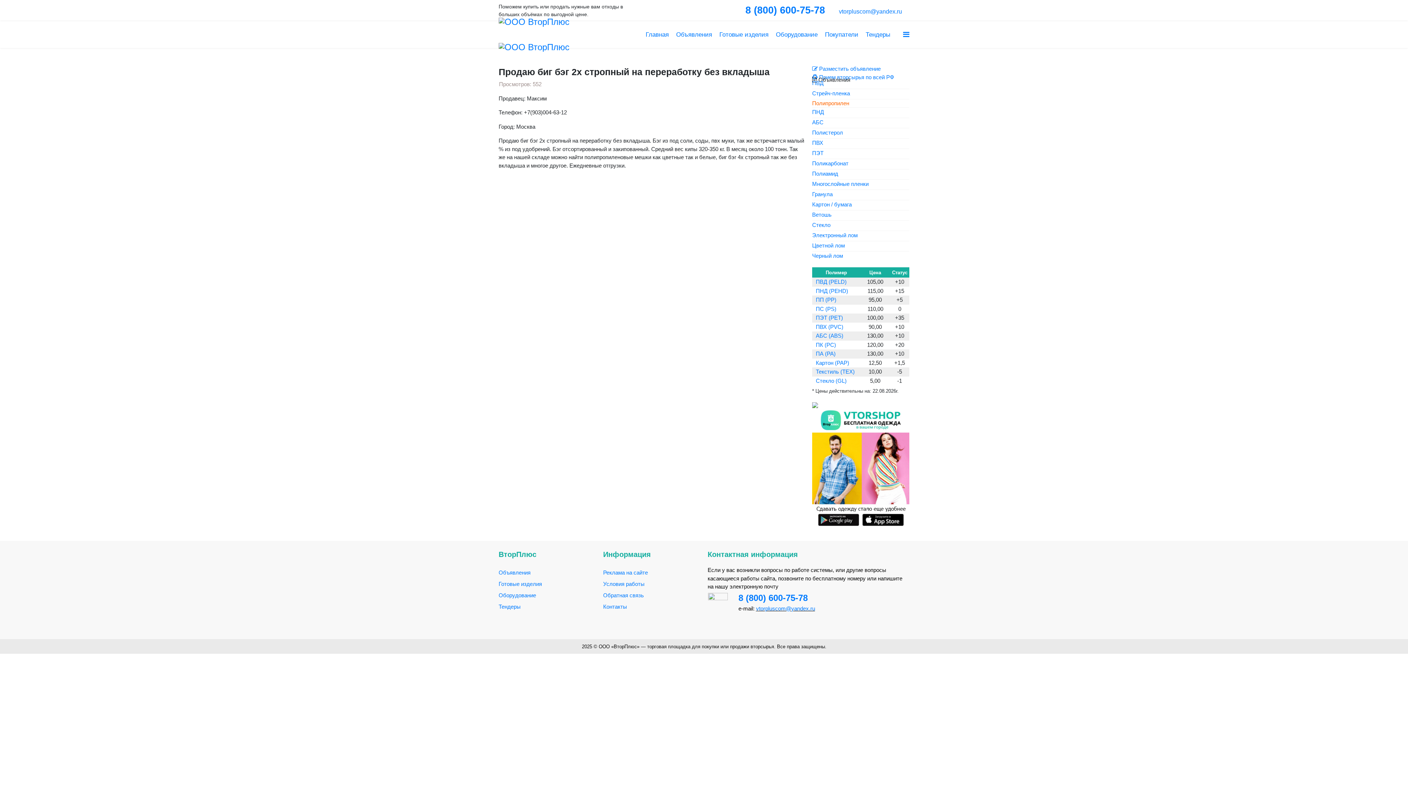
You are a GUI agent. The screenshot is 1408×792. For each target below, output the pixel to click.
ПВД (818, 83)
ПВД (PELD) (831, 282)
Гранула (822, 194)
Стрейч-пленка (831, 93)
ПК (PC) (826, 345)
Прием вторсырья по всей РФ (856, 77)
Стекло (821, 225)
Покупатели (841, 34)
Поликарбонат (830, 163)
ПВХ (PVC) (829, 327)
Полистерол (827, 133)
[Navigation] (906, 34)
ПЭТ (818, 153)
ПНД (818, 112)
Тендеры (878, 34)
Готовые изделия (744, 34)
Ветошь (822, 215)
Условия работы (624, 584)
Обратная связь (623, 595)
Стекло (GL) (831, 381)
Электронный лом (835, 235)
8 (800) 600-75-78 (773, 598)
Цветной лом (828, 246)
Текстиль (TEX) (835, 371)
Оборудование (797, 34)
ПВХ (817, 143)
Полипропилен (830, 103)
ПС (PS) (826, 309)
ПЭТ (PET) (829, 318)
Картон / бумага (832, 205)
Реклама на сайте (625, 572)
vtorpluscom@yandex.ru (869, 11)
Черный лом (827, 256)
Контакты (615, 607)
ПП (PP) (826, 300)
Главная (657, 34)
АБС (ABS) (829, 336)
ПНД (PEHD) (832, 291)
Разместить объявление (849, 69)
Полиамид (825, 174)
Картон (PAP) (832, 363)
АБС (818, 122)
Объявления (694, 34)
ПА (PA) (826, 354)
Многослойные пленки (840, 184)
